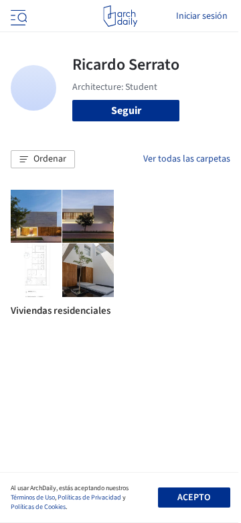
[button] (43, 159)
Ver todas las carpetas (186, 159)
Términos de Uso (33, 497)
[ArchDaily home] (120, 16)
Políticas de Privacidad (89, 497)
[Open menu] (17, 16)
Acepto (193, 497)
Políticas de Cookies (38, 507)
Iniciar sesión (202, 16)
